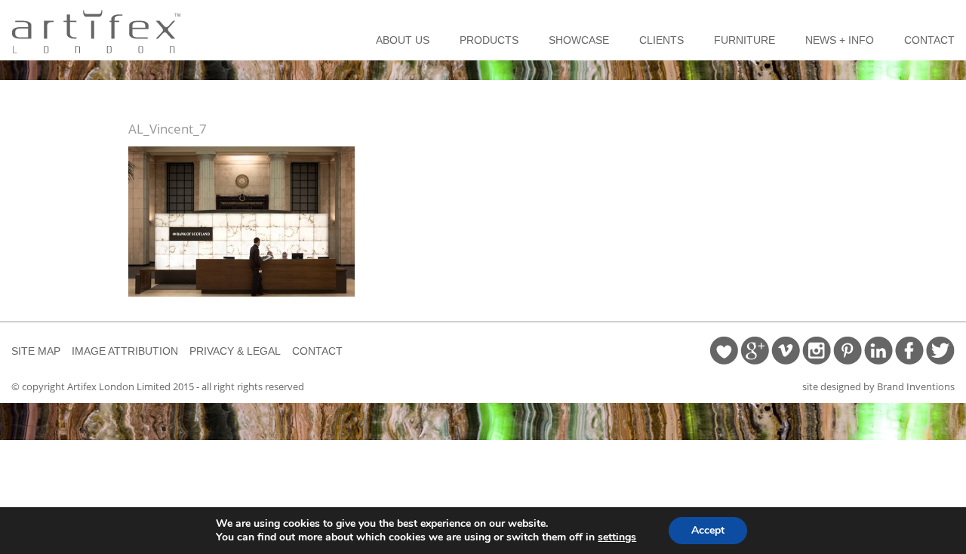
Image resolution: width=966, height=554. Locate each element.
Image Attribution (125, 351)
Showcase (579, 40)
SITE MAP (35, 351)
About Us (402, 40)
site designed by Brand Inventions (878, 386)
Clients (661, 40)
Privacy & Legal (235, 351)
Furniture (744, 40)
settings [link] (617, 537)
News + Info (839, 40)
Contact (929, 40)
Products (489, 40)
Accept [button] (707, 530)
